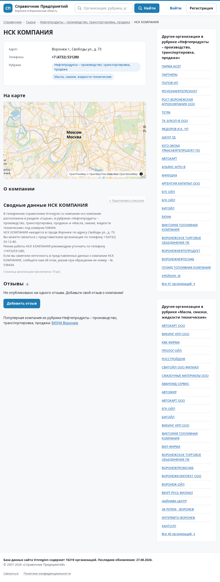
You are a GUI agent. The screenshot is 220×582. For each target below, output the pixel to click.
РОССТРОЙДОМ (173, 359)
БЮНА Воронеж (65, 322)
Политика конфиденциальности (47, 573)
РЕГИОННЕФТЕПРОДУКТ (179, 91)
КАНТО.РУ (169, 526)
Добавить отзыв (22, 303)
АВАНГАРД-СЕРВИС (175, 384)
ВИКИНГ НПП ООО (175, 334)
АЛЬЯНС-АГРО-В (173, 167)
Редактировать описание (126, 200)
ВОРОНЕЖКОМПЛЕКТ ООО (181, 476)
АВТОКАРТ (169, 158)
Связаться (10, 573)
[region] (75, 140)
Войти (176, 8)
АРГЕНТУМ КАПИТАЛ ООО (181, 183)
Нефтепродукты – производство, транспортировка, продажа (85, 22)
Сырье (31, 22)
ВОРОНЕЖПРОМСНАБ (178, 468)
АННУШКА (169, 175)
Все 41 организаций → (178, 284)
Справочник (12, 22)
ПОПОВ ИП (170, 83)
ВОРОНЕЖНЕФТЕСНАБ (178, 259)
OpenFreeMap (77, 174)
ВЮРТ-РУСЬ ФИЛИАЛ (177, 493)
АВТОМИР (169, 392)
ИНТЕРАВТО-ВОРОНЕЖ (178, 517)
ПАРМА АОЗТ (171, 66)
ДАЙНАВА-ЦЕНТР (174, 501)
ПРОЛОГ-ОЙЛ (172, 350)
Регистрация (201, 8)
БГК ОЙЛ (168, 192)
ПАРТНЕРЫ (169, 75)
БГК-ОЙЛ (168, 200)
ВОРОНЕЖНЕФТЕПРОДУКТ (181, 251)
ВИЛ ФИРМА (171, 446)
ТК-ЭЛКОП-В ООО (175, 121)
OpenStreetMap (128, 174)
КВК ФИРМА (171, 342)
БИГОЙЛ (168, 208)
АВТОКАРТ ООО (173, 326)
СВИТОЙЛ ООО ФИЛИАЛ (180, 367)
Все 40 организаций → (178, 534)
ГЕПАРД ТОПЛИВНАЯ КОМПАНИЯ (186, 267)
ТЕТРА (166, 112)
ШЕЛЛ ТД (169, 137)
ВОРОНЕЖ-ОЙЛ (173, 484)
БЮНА (166, 217)
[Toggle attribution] (141, 174)
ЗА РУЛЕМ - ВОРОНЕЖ (178, 509)
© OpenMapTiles (97, 174)
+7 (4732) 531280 (65, 57)
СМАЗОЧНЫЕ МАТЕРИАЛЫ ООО (185, 375)
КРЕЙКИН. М (171, 276)
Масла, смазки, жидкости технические (83, 77)
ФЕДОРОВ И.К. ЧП (175, 129)
